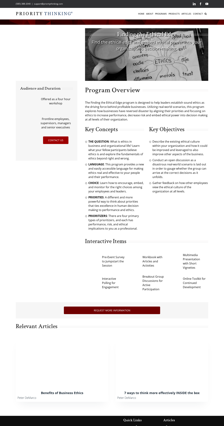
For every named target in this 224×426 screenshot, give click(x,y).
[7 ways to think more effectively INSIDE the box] (161, 338)
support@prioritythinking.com (48, 3)
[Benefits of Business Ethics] (62, 338)
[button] (205, 13)
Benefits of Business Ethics (62, 393)
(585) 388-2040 (23, 3)
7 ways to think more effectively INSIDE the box (162, 393)
